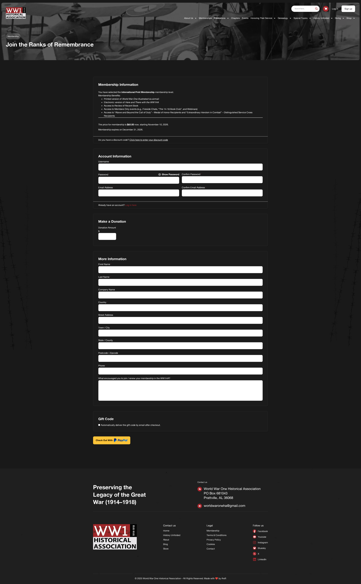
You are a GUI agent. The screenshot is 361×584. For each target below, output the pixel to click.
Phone (102, 365)
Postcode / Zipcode (108, 353)
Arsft (224, 578)
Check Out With (107, 439)
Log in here (131, 205)
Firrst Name (105, 264)
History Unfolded (321, 18)
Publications (219, 18)
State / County (105, 340)
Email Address (106, 187)
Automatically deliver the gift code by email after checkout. (130, 425)
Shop (349, 18)
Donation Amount (107, 227)
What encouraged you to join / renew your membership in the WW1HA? (134, 378)
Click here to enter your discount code (148, 139)
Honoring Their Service (261, 18)
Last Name (104, 277)
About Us (188, 18)
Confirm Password (192, 174)
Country (103, 302)
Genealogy (283, 18)
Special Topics (301, 18)
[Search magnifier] (316, 9)
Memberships (205, 18)
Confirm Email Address (194, 187)
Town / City (104, 327)
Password (104, 174)
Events (245, 18)
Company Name (106, 289)
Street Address (105, 315)
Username (104, 161)
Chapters (235, 18)
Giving (338, 18)
